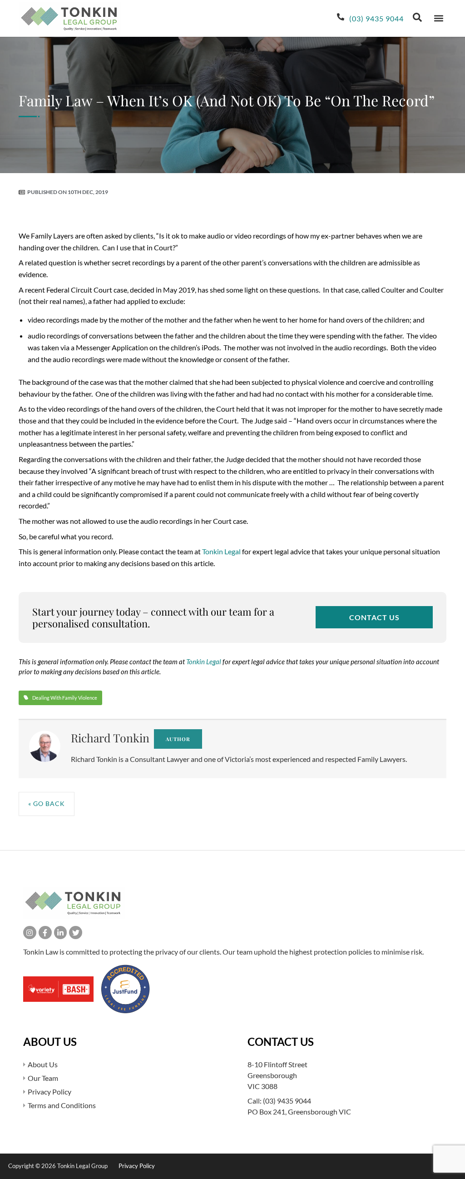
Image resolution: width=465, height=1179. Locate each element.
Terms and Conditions (62, 1105)
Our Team (43, 1078)
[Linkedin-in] (60, 932)
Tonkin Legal (221, 551)
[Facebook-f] (45, 932)
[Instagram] (29, 932)
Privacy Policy (49, 1091)
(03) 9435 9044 (287, 1100)
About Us (43, 1064)
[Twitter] (75, 932)
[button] (438, 18)
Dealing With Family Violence (64, 698)
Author (178, 739)
